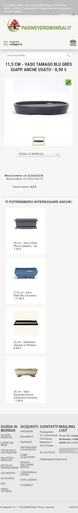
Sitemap (50, 507)
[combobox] (39, 154)
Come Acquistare (27, 456)
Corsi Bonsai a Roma (28, 473)
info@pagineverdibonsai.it (53, 459)
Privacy (41, 507)
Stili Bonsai (8, 473)
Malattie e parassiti (7, 459)
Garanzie (26, 442)
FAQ (3, 483)
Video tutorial (6, 490)
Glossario (7, 478)
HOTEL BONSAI (28, 480)
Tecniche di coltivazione (9, 451)
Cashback (26, 485)
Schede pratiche (6, 436)
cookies (17, 11)
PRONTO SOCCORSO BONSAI (27, 464)
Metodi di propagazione (10, 466)
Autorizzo (64, 14)
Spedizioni (26, 431)
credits (73, 507)
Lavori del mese (7, 443)
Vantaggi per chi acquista (28, 448)
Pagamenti (26, 436)
